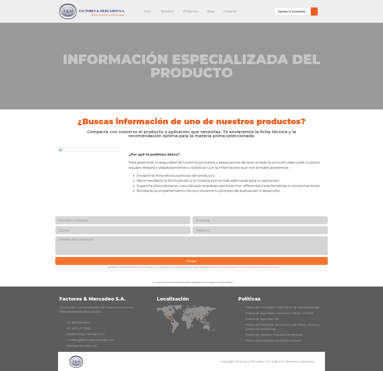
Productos (190, 11)
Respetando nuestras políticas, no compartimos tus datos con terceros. (243, 267)
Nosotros (167, 11)
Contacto (229, 11)
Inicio (147, 11)
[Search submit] (314, 11)
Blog (210, 11)
